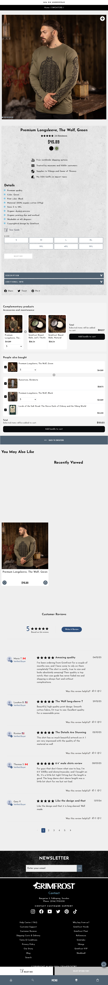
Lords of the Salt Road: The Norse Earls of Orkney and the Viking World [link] (52, 406)
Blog (28, 953)
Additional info (15, 282)
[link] (13, 324)
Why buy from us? (81, 923)
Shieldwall (81, 953)
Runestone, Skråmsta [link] (28, 380)
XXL (16, 246)
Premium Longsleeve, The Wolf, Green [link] (12, 336)
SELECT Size (28, 972)
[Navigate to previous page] (37, 830)
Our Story (28, 949)
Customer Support (28, 927)
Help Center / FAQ (28, 923)
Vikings (81, 944)
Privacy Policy (28, 944)
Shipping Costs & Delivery (28, 936)
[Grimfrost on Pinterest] (67, 911)
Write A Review (71, 629)
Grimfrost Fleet (81, 931)
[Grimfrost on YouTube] (50, 911)
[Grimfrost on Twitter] (58, 911)
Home (47, 8)
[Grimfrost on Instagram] (33, 911)
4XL (66, 246)
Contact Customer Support (54, 906)
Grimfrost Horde (81, 927)
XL (91, 240)
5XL (91, 246)
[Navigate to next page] (70, 830)
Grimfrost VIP (81, 949)
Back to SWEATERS (56, 440)
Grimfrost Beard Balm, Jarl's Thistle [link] (37, 336)
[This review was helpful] (93, 691)
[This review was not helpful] (98, 691)
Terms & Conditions (28, 940)
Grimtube (81, 940)
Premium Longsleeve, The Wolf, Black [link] (36, 393)
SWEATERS (56, 8)
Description (12, 275)
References (81, 936)
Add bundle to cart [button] (87, 337)
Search (28, 958)
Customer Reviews (28, 931)
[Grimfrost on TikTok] (75, 911)
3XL (41, 246)
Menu (54, 980)
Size (7, 236)
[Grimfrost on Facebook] (41, 911)
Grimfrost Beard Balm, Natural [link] (55, 336)
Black (51, 148)
